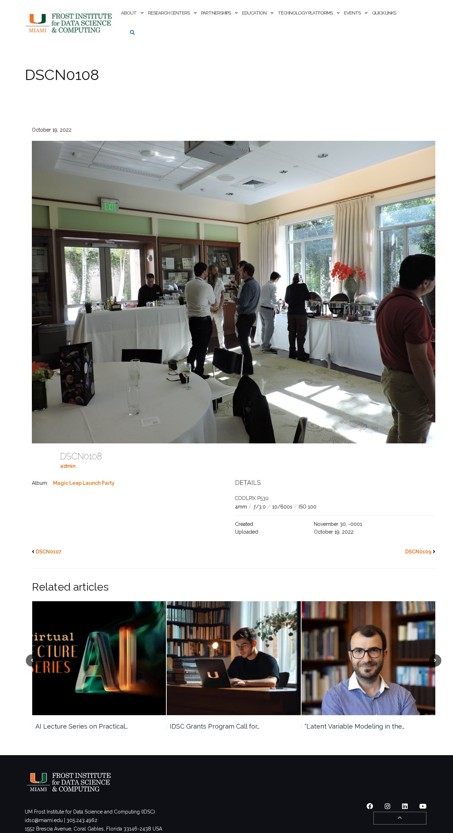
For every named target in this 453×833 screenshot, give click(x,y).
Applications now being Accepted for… (362, 726)
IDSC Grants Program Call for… (80, 726)
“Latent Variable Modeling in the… (220, 726)
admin (67, 466)
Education (254, 13)
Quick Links (384, 13)
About (129, 13)
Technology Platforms (305, 13)
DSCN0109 (418, 552)
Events (352, 13)
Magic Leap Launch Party (84, 483)
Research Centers (169, 13)
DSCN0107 (49, 552)
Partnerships (216, 13)
